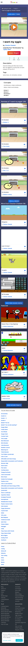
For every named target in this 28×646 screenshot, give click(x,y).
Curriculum (18, 588)
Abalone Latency (7, 194)
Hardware (3, 540)
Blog (2, 587)
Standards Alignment (20, 622)
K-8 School (18, 620)
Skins (2, 557)
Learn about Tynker (14, 14)
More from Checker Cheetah (14, 303)
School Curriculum (20, 608)
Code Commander (5, 474)
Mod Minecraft (5, 440)
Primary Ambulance (8, 374)
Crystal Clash (4, 510)
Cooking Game (5, 470)
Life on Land (4, 456)
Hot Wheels (4, 431)
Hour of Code (4, 624)
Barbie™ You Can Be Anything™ (9, 425)
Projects (16, 8)
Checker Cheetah (10, 45)
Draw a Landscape (5, 492)
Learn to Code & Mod (8, 543)
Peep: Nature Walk (6, 533)
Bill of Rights (4, 535)
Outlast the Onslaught (7, 479)
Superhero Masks (5, 495)
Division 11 (6, 122)
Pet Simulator (5, 120)
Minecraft (3, 551)
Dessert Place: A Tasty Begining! (10, 324)
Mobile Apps (4, 596)
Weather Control (5, 447)
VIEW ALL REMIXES (14, 201)
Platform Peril (4, 481)
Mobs (2, 564)
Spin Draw (3, 522)
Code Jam (3, 622)
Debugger (3, 526)
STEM (2, 528)
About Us (3, 588)
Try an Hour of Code (8, 410)
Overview (17, 587)
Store (2, 601)
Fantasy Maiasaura (8, 350)
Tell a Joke (3, 515)
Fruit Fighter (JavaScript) (7, 454)
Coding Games (5, 606)
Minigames (4, 222)
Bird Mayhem (4, 517)
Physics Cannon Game (6, 504)
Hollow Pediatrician (8, 326)
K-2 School (18, 619)
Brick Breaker (4, 443)
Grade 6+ (3, 420)
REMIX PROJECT (14, 53)
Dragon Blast (4, 427)
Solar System (4, 506)
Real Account (6, 398)
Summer (17, 601)
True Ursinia (6, 146)
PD (16, 624)
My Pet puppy (5, 294)
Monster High (4, 463)
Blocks (2, 562)
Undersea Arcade (5, 519)
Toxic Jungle (4, 438)
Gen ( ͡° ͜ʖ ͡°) (6, 170)
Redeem (17, 592)
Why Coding (18, 594)
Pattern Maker (5, 524)
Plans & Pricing (19, 597)
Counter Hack (4, 436)
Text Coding (4, 555)
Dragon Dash (4, 434)
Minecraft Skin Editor (6, 611)
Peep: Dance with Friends (7, 531)
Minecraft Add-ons (6, 617)
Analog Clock (4, 537)
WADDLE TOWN (6, 396)
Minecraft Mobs (5, 613)
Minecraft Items (5, 619)
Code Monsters (5, 445)
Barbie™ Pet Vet (5, 422)
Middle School (18, 613)
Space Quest (4, 465)
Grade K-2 (3, 416)
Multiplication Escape (6, 501)
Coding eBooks (5, 599)
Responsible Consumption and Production (12, 461)
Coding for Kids (7, 8)
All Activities (4, 413)
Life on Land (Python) (6, 483)
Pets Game (4, 468)
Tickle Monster (5, 452)
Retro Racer (4, 477)
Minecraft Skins (5, 610)
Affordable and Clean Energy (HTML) (10, 486)
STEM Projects (18, 628)
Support (3, 590)
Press (2, 592)
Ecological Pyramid (6, 497)
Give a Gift (18, 590)
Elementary (18, 611)
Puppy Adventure (5, 508)
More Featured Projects (14, 405)
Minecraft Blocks (5, 615)
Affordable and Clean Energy (8, 458)
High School (18, 615)
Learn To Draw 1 (6, 246)
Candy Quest (4, 429)
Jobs (2, 594)
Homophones (4, 499)
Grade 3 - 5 (4, 418)
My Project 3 (5, 372)
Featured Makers (19, 596)
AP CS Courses (19, 617)
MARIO (3, 348)
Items (2, 560)
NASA (2, 513)
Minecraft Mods (5, 620)
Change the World (5, 472)
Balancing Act (4, 449)
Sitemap (3, 597)
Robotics (3, 553)
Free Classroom (19, 610)
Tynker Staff (7, 49)
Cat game (4, 270)
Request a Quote (19, 629)
